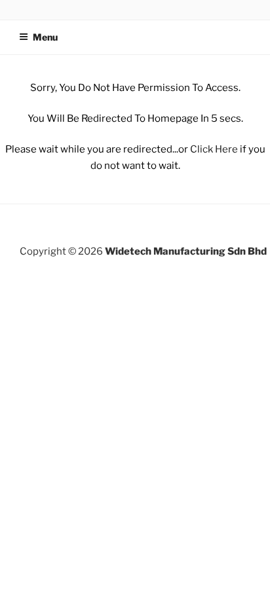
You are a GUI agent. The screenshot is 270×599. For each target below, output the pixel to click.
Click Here (214, 149)
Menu (45, 37)
